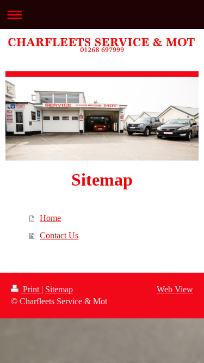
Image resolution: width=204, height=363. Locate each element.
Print (31, 289)
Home (50, 218)
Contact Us (59, 235)
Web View (175, 289)
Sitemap (59, 289)
